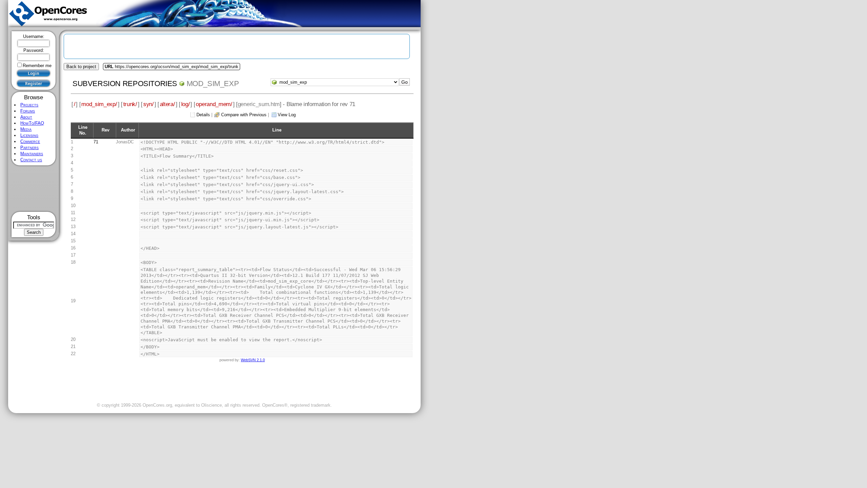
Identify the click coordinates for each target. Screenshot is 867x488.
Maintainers (31, 153)
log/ (185, 104)
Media (25, 129)
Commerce (30, 141)
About (26, 117)
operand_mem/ (214, 104)
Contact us (31, 159)
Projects (29, 104)
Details (203, 114)
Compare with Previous (244, 114)
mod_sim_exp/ (99, 104)
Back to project (81, 66)
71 (95, 141)
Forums (27, 111)
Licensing (29, 135)
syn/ (148, 104)
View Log (287, 114)
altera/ (167, 104)
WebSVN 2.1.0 (253, 360)
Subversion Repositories (124, 83)
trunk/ (130, 104)
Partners (29, 147)
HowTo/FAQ (32, 123)
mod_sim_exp (213, 83)
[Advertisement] (34, 188)
